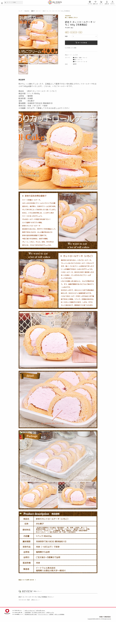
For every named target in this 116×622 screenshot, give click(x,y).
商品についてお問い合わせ (26, 580)
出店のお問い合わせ (40, 610)
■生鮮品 (75, 57)
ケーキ (85, 61)
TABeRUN (68, 16)
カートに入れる (82, 43)
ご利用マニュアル (50, 612)
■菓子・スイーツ (77, 59)
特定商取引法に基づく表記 (31, 614)
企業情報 (51, 614)
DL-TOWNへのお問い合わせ (38, 612)
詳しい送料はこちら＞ (71, 17)
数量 (66, 36)
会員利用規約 (28, 612)
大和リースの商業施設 (59, 614)
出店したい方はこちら (30, 610)
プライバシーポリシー (43, 614)
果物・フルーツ (83, 57)
